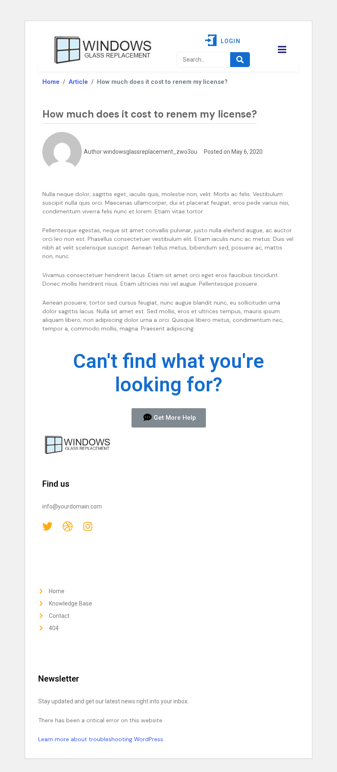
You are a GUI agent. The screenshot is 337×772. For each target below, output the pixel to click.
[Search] (240, 59)
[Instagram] (88, 526)
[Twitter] (47, 526)
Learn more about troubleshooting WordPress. (101, 739)
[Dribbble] (67, 526)
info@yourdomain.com (72, 506)
